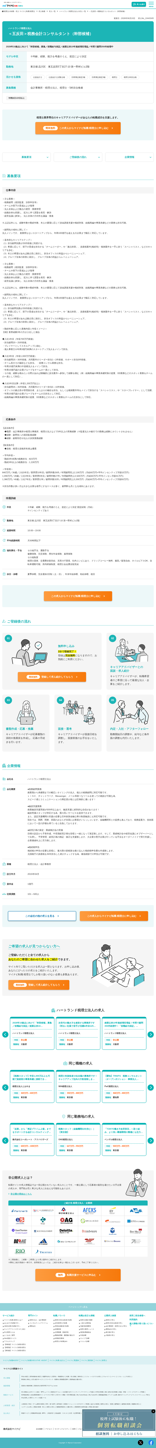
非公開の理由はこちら (21, 1194)
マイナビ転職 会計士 (57, 1360)
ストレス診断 (84, 1341)
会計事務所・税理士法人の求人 (116, 1326)
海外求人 (80, 1376)
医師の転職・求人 (39, 1407)
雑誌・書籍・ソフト (125, 1392)
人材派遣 (24, 1404)
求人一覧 (52, 11)
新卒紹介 (59, 1404)
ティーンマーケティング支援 (85, 1392)
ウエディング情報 (138, 1392)
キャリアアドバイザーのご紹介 (14, 1329)
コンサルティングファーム (39, 1323)
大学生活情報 (99, 1392)
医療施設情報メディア (105, 1395)
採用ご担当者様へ (137, 1316)
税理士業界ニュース (87, 1329)
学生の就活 (24, 1376)
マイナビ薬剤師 (87, 1360)
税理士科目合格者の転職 (63, 1320)
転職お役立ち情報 (87, 1316)
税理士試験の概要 (86, 1320)
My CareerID (93, 1395)
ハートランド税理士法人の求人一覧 (72, 11)
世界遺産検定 (25, 1395)
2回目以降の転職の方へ (12, 1326)
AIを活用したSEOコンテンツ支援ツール (33, 1398)
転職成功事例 (59, 1338)
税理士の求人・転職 (107, 1404)
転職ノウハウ (59, 1316)
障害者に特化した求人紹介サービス (32, 1379)
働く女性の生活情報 (111, 1392)
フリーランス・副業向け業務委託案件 (56, 1379)
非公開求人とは (9, 1332)
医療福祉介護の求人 (76, 1379)
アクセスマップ (9, 1341)
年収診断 (83, 1335)
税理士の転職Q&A (61, 1341)
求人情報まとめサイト (28, 1392)
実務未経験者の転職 (62, 1326)
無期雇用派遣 (61, 1407)
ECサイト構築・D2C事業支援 (66, 1395)
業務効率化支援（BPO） (38, 1413)
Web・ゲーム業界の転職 (36, 1404)
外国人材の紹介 (94, 1407)
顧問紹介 (117, 1404)
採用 (74, 1429)
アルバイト (106, 1376)
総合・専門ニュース (43, 1392)
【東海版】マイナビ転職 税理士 (15, 1350)
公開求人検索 (110, 1316)
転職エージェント (69, 1404)
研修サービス (25, 1413)
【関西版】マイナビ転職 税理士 (15, 1347)
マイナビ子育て (50, 1395)
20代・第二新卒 (50, 1404)
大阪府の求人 (110, 1335)
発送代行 (51, 1413)
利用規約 (133, 1320)
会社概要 (39, 1429)
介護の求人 (69, 1407)
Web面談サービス (10, 1338)
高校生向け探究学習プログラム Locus (45, 1385)
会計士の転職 (95, 1404)
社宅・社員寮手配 (74, 1413)
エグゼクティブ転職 (83, 1404)
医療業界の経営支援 (81, 1407)
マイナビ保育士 (101, 1360)
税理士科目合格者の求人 (114, 1323)
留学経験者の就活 (35, 1376)
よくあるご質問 (9, 1335)
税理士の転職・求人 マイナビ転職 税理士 (19, 11)
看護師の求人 (136, 1404)
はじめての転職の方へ (11, 1323)
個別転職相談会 (85, 1332)
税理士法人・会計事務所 (38, 1320)
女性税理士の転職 (61, 1323)
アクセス (48, 1429)
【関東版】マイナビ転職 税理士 (15, 1344)
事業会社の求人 (111, 1329)
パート (114, 1376)
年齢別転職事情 (85, 1326)
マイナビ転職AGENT (11, 1360)
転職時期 (58, 1329)
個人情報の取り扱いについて (141, 1324)
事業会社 (33, 1326)
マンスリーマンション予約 (140, 1395)
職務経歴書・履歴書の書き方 (65, 1335)
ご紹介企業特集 (85, 1323)
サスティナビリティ (62, 1429)
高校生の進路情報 (26, 1385)
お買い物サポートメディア (122, 1395)
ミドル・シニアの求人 (124, 1376)
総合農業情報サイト (37, 1395)
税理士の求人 (110, 1320)
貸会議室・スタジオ (61, 1413)
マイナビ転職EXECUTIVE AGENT (34, 1360)
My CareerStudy (82, 1395)
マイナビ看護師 (73, 1360)
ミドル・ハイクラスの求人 (93, 1376)
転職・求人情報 (71, 1376)
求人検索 (42, 11)
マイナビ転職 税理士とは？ (13, 1320)
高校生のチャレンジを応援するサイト (62, 1392)
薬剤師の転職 (126, 1404)
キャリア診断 (84, 1338)
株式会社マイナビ (11, 1429)
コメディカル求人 (26, 1407)
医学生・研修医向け (58, 1376)
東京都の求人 (110, 1332)
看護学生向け (47, 1376)
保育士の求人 (51, 1407)
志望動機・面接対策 (62, 1332)
